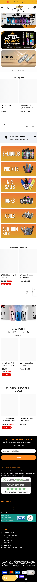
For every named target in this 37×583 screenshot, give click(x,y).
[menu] (2, 8)
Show (25, 579)
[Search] (8, 8)
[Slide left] (27, 124)
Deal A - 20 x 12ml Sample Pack (27, 419)
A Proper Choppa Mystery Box (26, 276)
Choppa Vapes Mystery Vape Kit (26, 106)
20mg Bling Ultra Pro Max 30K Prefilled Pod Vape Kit (27, 364)
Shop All (18, 336)
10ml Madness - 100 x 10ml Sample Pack (9, 419)
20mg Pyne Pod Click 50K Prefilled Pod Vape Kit (8, 364)
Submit (18, 457)
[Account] (29, 8)
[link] (16, 138)
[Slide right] (33, 124)
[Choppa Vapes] (18, 153)
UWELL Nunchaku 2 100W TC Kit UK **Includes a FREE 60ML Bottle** (8, 276)
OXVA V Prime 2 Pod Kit (8, 106)
